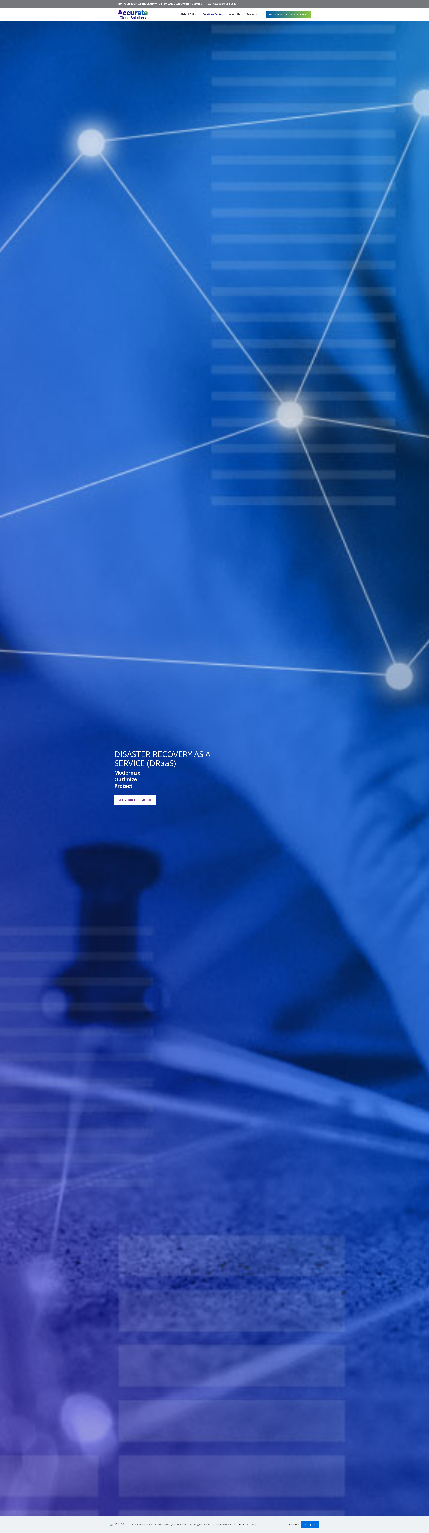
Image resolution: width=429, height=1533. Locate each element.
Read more (293, 1524)
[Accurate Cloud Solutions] (133, 14)
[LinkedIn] (309, 3)
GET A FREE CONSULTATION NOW (288, 14)
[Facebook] (305, 3)
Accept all (310, 1524)
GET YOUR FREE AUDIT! (135, 800)
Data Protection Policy (244, 1524)
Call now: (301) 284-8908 (222, 3)
